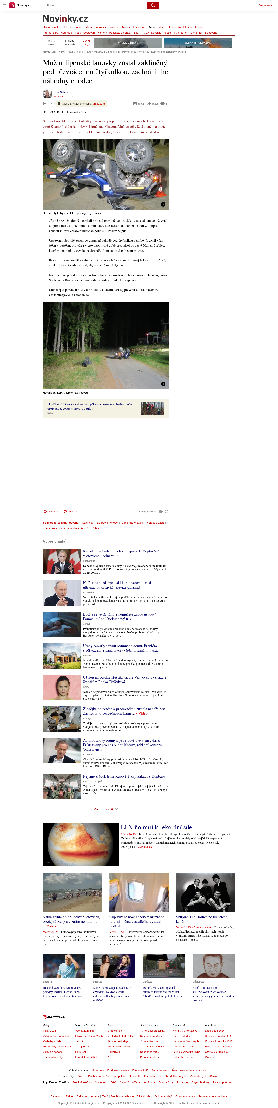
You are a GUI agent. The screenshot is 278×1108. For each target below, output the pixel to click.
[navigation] (5, 5)
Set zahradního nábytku (173, 1076)
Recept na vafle (149, 1051)
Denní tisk (196, 32)
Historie (102, 32)
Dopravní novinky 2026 (219, 1041)
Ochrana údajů (163, 1096)
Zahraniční (101, 26)
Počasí (167, 32)
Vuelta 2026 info (85, 1030)
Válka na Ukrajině (120, 26)
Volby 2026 (49, 1030)
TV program (181, 32)
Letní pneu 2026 (215, 1030)
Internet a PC (51, 32)
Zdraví (86, 624)
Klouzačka (149, 1076)
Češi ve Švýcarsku (184, 1046)
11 (167, 103)
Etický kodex (144, 1096)
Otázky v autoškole (216, 1051)
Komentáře (139, 26)
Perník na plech (149, 1057)
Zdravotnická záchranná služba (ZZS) (65, 527)
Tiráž (105, 1096)
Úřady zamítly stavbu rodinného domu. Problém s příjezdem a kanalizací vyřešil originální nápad (121, 648)
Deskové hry (166, 1082)
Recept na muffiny (151, 1035)
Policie (96, 527)
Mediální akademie (122, 1096)
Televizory (183, 1082)
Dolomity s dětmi (183, 1057)
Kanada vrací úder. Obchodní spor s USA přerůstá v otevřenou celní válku (121, 553)
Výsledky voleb (52, 1041)
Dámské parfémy (129, 1082)
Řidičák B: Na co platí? (218, 1046)
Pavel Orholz (61, 92)
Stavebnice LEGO (105, 1082)
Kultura (161, 26)
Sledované (211, 32)
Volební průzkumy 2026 (57, 1035)
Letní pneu (149, 1082)
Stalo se (67, 26)
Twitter (70, 1096)
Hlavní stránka (51, 26)
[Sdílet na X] (167, 511)
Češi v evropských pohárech (189, 1069)
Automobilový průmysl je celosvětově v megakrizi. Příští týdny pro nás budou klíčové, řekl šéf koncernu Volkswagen (123, 745)
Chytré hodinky (201, 1082)
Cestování (89, 32)
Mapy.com (98, 1069)
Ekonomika (174, 26)
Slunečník (134, 1076)
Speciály (156, 32)
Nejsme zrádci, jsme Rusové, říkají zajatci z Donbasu (124, 776)
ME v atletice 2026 (119, 1046)
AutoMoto (67, 32)
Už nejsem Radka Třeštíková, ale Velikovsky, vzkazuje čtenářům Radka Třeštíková (124, 679)
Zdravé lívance (149, 1041)
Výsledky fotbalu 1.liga (121, 1035)
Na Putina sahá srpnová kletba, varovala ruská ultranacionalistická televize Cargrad (118, 585)
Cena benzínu (160, 1069)
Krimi (151, 26)
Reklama (82, 1096)
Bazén (81, 1076)
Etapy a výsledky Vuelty (89, 1035)
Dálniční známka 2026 (218, 1035)
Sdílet (155, 103)
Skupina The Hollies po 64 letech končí (202, 919)
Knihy (86, 687)
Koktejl (199, 26)
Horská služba (155, 522)
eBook (141, 103)
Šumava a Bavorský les (187, 1041)
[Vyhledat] (153, 5)
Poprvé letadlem (182, 1035)
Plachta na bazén (98, 1076)
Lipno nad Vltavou (132, 522)
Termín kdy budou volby (57, 1046)
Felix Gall (80, 1051)
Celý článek (145, 847)
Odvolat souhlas (185, 1096)
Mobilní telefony (82, 1082)
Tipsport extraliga (118, 1041)
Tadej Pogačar (83, 1046)
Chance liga (115, 1030)
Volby (89, 26)
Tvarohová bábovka (152, 1046)
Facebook (57, 1096)
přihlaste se (99, 103)
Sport (137, 32)
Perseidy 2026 (140, 1069)
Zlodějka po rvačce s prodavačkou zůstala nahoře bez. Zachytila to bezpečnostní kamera (124, 711)
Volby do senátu (52, 1051)
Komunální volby (53, 1057)
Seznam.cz (265, 5)
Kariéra (94, 1096)
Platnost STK (213, 1057)
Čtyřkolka (87, 522)
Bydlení (87, 655)
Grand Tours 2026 (86, 1057)
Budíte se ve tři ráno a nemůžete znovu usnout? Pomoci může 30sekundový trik (119, 616)
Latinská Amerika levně (186, 1051)
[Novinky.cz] (65, 19)
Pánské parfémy (222, 1082)
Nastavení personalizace (212, 1096)
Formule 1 (114, 1051)
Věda (78, 32)
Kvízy (145, 32)
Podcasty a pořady (120, 32)
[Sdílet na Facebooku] (161, 511)
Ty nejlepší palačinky (152, 1030)
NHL (110, 1057)
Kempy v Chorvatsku (185, 1030)
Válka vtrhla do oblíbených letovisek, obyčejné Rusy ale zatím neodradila (71, 919)
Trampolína (119, 1076)
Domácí (79, 26)
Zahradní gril (198, 1076)
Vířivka (213, 1076)
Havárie (73, 522)
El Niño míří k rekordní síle (156, 827)
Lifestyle (188, 26)
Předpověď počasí (118, 1069)
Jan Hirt (80, 1041)
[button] (106, 174)
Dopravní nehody (107, 522)
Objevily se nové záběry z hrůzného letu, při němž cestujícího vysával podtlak (136, 921)
